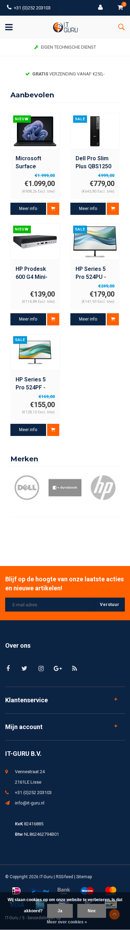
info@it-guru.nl (29, 803)
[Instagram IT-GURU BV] (41, 668)
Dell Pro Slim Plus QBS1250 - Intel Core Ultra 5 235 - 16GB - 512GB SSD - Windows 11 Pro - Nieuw (93, 163)
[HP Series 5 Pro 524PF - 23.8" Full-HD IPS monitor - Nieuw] (35, 352)
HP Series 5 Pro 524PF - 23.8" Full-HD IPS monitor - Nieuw (32, 384)
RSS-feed (64, 876)
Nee (92, 910)
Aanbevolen (32, 95)
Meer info (28, 208)
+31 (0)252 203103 (32, 7)
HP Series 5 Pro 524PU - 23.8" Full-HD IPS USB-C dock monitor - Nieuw (95, 273)
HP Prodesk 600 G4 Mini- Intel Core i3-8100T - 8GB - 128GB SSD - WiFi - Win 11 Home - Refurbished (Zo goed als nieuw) (33, 273)
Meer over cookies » (67, 922)
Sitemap (84, 876)
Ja (60, 910)
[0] (120, 7)
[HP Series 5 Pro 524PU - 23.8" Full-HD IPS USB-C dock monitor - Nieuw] (95, 241)
